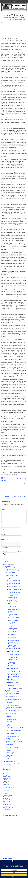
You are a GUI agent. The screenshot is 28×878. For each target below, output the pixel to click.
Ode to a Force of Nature (13, 715)
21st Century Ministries (8, 564)
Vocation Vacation (10, 752)
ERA (26, 483)
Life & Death (6, 790)
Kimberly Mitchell (13, 656)
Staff (6, 558)
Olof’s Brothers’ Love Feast (11, 567)
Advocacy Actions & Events (12, 575)
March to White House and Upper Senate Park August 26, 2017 (14, 610)
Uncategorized (6, 806)
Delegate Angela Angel (14, 654)
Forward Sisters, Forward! (12, 574)
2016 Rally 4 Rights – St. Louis (14, 671)
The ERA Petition (7, 764)
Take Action (5, 802)
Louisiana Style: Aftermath (13, 753)
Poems (7, 708)
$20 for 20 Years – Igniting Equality (11, 763)
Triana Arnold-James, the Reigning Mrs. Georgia (14, 622)
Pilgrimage (5, 796)
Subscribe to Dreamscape (9, 766)
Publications (9, 721)
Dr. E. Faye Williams (13, 639)
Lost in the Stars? (7, 792)
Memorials (7, 560)
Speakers (10, 612)
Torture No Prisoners (8, 804)
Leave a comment (23, 490)
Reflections (9, 716)
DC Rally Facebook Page (13, 676)
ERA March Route (12, 677)
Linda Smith (12, 662)
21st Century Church (8, 772)
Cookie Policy (8, 563)
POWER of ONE (7, 758)
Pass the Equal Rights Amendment (12, 569)
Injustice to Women (7, 789)
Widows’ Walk (8, 756)
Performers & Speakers (13, 651)
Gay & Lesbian (6, 784)
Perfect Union (8, 690)
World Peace (6, 809)
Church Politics (6, 778)
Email (3, 529)
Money (4, 793)
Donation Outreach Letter (14, 646)
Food (4, 782)
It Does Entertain (11, 732)
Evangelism (5, 781)
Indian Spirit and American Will (13, 739)
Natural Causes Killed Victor (13, 747)
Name (3, 525)
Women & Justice (7, 807)
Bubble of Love (8, 566)
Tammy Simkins (12, 635)
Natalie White (12, 637)
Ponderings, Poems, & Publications (13, 696)
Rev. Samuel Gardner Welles (21, 488)
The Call (6, 759)
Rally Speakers (11, 679)
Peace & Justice (6, 795)
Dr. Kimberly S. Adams (14, 617)
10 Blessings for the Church (13, 725)
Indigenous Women (11, 704)
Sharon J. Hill (12, 626)
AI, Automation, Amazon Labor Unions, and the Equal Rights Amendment (13, 693)
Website (3, 534)
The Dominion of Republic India (14, 707)
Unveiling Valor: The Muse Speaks (13, 730)
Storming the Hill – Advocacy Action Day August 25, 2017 (13, 602)
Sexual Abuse (6, 799)
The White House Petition (9, 761)
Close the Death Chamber (13, 745)
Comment (4, 509)
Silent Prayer (6, 801)
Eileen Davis (12, 625)
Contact (6, 561)
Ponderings (8, 697)
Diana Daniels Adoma (14, 618)
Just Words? (10, 702)
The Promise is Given (12, 733)
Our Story (5, 556)
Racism (4, 798)
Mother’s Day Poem (11, 713)
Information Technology (8, 787)
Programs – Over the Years (11, 735)
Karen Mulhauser (13, 657)
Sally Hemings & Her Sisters (13, 705)
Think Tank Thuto (11, 755)
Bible (4, 775)
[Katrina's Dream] (14, 9)
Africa (4, 773)
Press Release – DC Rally (14, 682)
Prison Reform (9, 744)
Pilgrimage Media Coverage (14, 680)
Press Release (11, 666)
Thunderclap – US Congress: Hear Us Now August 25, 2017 (13, 597)
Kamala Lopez (12, 634)
